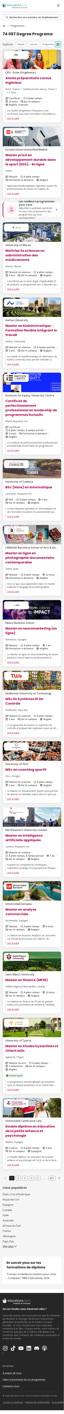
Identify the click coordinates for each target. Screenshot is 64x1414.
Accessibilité (58, 1402)
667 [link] (52, 1178)
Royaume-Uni (11, 1199)
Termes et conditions (13, 1402)
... (44, 1178)
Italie (6, 1215)
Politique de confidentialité (37, 1402)
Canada (7, 1210)
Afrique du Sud (12, 1225)
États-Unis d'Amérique (16, 1194)
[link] (17, 25)
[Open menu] (58, 6)
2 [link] (18, 1178)
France (7, 1231)
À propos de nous (12, 1373)
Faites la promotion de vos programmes (24, 1379)
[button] (21, 44)
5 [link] (38, 1178)
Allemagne (9, 1236)
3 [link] (25, 1178)
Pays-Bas (8, 1241)
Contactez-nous (11, 1386)
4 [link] (31, 1178)
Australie (8, 1220)
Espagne (8, 1205)
